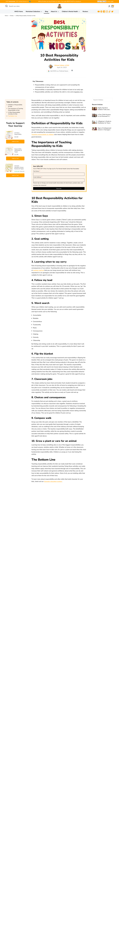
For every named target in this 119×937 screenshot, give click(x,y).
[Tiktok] (110, 11)
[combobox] (21, 6)
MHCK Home (18, 11)
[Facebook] (104, 11)
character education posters (53, 481)
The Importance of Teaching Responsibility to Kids (15, 109)
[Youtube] (99, 11)
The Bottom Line (12, 116)
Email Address (37, 177)
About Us (54, 11)
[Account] (109, 6)
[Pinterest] (101, 11)
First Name (36, 171)
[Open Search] (6, 6)
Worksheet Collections (33, 11)
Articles (12, 15)
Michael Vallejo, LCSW (61, 65)
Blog (46, 11)
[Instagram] (107, 11)
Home (6, 15)
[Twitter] (112, 11)
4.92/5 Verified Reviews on (17, 1)
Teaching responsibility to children (42, 134)
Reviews (85, 11)
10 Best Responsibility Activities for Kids (25, 15)
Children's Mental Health (70, 11)
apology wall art (38, 270)
